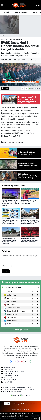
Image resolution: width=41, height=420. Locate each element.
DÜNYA (31, 389)
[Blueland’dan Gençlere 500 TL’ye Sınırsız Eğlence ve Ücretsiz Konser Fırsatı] (11, 213)
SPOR (29, 387)
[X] (15, 361)
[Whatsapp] (29, 361)
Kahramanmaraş (16, 39)
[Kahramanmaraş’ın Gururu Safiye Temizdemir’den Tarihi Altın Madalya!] (30, 194)
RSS (7, 404)
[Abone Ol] (34, 88)
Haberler (4, 39)
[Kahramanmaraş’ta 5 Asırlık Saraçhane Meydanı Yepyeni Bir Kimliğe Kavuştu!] (30, 213)
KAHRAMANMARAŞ (21, 12)
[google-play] (25, 396)
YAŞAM (14, 389)
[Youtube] (22, 361)
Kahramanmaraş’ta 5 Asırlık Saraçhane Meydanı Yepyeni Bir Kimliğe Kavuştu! (30, 221)
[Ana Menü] (2, 5)
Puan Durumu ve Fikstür (11, 376)
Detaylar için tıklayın (20, 330)
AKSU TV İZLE (6, 12)
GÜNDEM (6, 389)
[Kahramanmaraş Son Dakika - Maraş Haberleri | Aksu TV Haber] (19, 5)
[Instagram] (18, 361)
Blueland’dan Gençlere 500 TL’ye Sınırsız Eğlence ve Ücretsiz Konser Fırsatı (10, 221)
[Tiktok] (25, 361)
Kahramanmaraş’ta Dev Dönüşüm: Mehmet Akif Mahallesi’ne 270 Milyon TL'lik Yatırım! (9, 241)
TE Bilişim (25, 410)
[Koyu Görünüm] (36, 5)
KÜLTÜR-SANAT (16, 391)
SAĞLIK (5, 391)
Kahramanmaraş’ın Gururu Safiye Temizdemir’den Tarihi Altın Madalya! (30, 202)
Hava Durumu (8, 369)
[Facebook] (11, 361)
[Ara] (39, 5)
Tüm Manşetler (8, 378)
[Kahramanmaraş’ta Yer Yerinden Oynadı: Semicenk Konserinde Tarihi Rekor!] (30, 232)
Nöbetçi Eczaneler (10, 367)
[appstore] (15, 396)
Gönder (5, 271)
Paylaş (6, 88)
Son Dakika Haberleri (10, 380)
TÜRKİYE (6, 387)
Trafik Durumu (8, 373)
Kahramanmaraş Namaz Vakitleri (14, 371)
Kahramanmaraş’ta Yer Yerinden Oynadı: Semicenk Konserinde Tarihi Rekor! (29, 240)
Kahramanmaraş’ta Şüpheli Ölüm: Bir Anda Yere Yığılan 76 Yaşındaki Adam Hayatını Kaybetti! (10, 203)
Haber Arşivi (8, 382)
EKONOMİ (23, 389)
